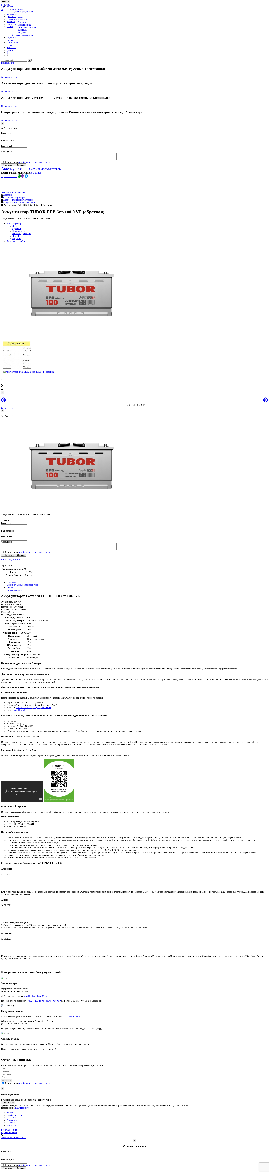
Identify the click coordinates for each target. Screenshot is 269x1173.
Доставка (11, 16)
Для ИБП (22, 30)
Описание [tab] (11, 582)
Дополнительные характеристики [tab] (23, 585)
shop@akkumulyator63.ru (35, 996)
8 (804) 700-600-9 (52, 1001)
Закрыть (21, 165)
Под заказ (8, 408)
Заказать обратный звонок (13, 1137)
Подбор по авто (14, 1115)
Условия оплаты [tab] (14, 590)
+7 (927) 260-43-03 (42, 707)
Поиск (10, 26)
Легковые (17, 226)
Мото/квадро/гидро (21, 233)
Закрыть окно (8, 1103)
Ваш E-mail (6, 146)
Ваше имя (6, 133)
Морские (22, 32)
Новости (11, 21)
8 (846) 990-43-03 (24, 707)
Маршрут (21, 192)
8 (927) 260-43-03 (9, 1130)
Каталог (10, 6)
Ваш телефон (7, 140)
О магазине (12, 19)
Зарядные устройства (22, 11)
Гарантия (11, 14)
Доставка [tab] (11, 587)
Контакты (11, 24)
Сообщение (6, 151)
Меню (6, 1)
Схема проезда (73, 1016)
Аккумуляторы (19, 9)
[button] (5, 63)
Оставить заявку (9, 77)
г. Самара (35, 172)
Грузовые (16, 228)
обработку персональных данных (34, 162)
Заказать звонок (8, 192)
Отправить (9, 165)
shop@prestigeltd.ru (23, 710)
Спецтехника (18, 231)
